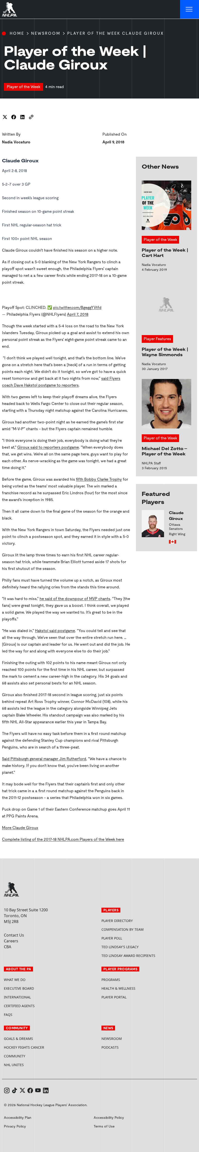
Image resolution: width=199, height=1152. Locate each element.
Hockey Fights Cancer (24, 1047)
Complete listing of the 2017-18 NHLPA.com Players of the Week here (63, 839)
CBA (7, 946)
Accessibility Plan (17, 1117)
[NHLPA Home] (9, 9)
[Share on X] (5, 117)
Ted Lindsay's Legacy (120, 947)
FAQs (8, 1014)
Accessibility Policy (109, 1117)
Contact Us (14, 935)
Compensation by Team (122, 929)
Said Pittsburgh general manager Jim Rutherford (44, 759)
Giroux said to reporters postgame (48, 447)
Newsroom (45, 33)
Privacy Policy (15, 1126)
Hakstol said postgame (55, 630)
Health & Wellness (118, 988)
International (17, 997)
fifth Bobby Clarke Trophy (99, 479)
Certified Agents (19, 1006)
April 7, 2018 (77, 314)
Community (14, 1056)
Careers (11, 941)
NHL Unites (32, 1064)
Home (17, 33)
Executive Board (19, 988)
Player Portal (132, 997)
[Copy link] (31, 117)
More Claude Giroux (20, 827)
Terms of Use (104, 1126)
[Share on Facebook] (14, 117)
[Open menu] (189, 9)
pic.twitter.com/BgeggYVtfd (77, 307)
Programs (110, 979)
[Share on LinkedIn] (22, 117)
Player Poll (111, 938)
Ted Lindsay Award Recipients (128, 955)
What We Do (14, 979)
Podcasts (110, 1047)
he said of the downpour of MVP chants (75, 598)
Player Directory (117, 920)
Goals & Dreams (18, 1038)
